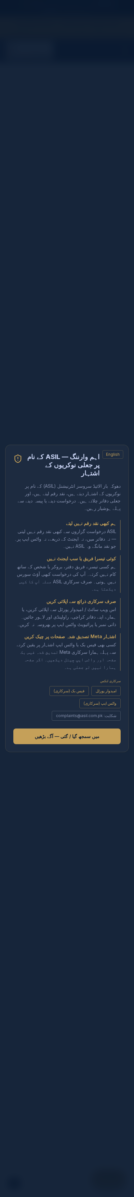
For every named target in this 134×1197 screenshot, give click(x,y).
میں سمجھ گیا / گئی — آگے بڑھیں (67, 736)
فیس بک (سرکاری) (69, 690)
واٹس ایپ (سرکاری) (100, 703)
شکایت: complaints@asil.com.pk (86, 715)
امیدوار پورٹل (106, 690)
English (113, 454)
